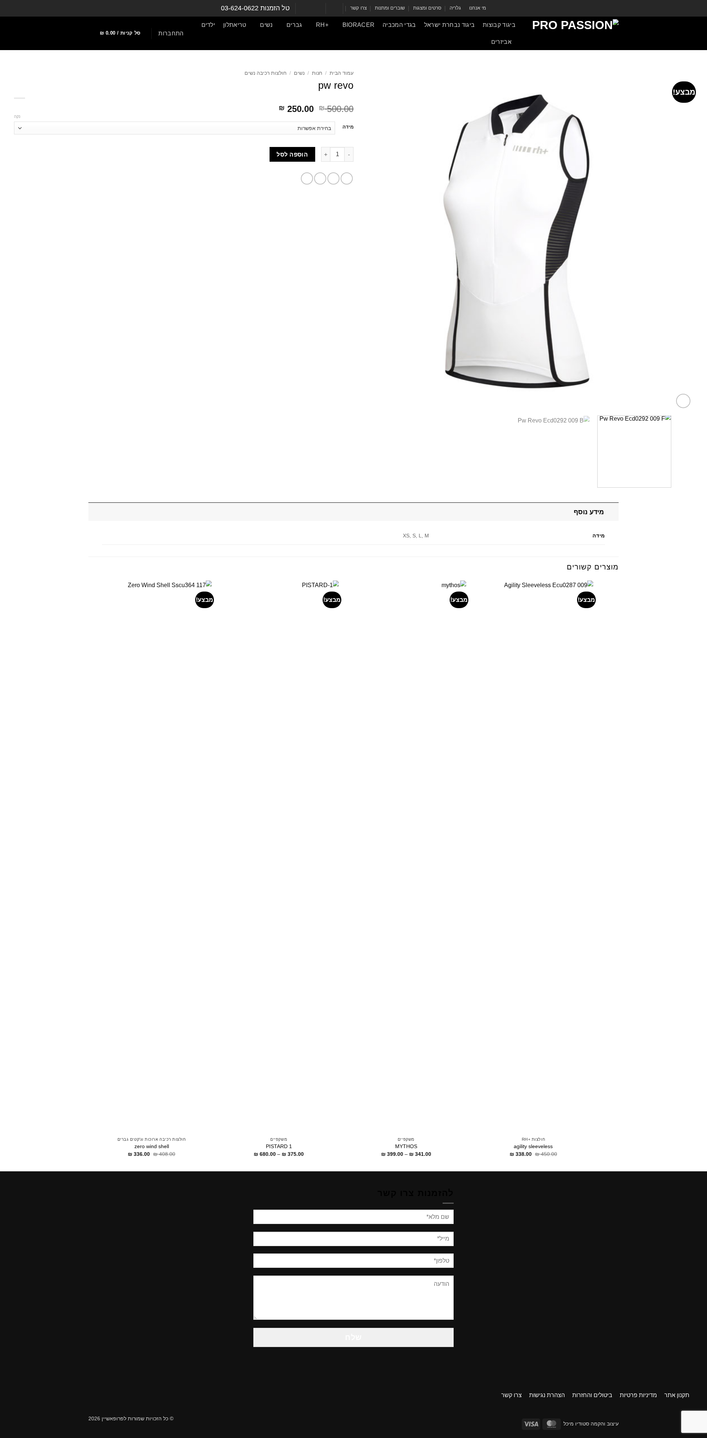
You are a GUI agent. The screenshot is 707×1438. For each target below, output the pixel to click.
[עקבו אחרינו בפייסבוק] (319, 8)
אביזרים (501, 42)
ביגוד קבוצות (499, 25)
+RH (322, 25)
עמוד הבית (342, 73)
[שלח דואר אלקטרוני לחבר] (320, 178)
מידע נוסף (589, 512)
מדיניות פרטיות (638, 1395)
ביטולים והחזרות (592, 1395)
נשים (266, 25)
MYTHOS (406, 1146)
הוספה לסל (292, 154)
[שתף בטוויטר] (333, 178)
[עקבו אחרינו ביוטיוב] (305, 8)
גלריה (455, 8)
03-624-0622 (239, 8)
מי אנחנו (477, 8)
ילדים (208, 25)
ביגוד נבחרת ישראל (449, 25)
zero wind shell (151, 1146)
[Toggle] (611, 512)
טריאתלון (234, 25)
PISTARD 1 (279, 1146)
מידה (348, 127)
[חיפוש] (471, 42)
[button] (170, 33)
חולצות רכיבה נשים (265, 73)
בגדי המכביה (399, 25)
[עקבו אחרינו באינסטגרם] (312, 8)
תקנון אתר (676, 1395)
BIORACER (358, 25)
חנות (317, 73)
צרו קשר (358, 8)
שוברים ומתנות (390, 8)
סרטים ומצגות (427, 8)
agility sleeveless (533, 1146)
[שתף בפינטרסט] (307, 178)
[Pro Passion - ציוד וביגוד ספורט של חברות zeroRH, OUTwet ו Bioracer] (573, 33)
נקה (17, 116)
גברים (294, 25)
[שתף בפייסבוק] (347, 178)
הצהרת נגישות (547, 1395)
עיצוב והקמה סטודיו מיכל (591, 1424)
